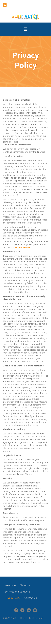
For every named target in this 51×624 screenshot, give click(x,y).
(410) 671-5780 (23, 247)
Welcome (10, 585)
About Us (25, 585)
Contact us (30, 598)
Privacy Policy (12, 598)
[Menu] (25, 29)
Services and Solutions (17, 591)
